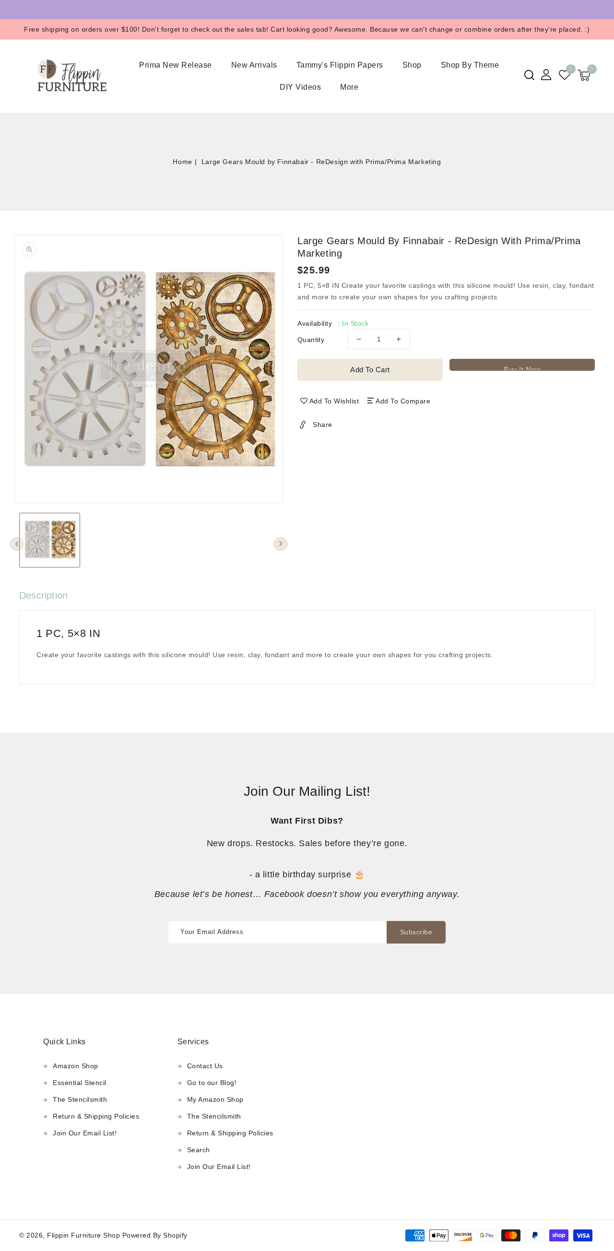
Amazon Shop (75, 1066)
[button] (529, 75)
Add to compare (403, 401)
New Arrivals (254, 65)
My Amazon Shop (215, 1099)
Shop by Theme (470, 65)
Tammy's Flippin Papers (339, 65)
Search (198, 1150)
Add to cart (370, 370)
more (349, 87)
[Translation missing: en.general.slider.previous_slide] (17, 544)
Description (43, 595)
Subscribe (416, 932)
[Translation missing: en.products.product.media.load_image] (49, 540)
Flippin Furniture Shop (83, 1235)
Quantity (310, 339)
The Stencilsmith (80, 1099)
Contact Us (205, 1066)
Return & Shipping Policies (96, 1116)
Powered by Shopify (155, 1235)
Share (322, 424)
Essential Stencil (79, 1082)
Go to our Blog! (212, 1082)
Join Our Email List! (85, 1133)
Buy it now (522, 368)
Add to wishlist (334, 401)
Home (182, 161)
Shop (412, 65)
